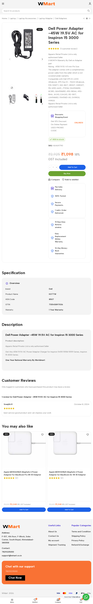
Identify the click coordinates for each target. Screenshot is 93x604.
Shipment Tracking (57, 545)
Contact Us (53, 536)
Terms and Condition (81, 531)
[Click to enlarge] (12, 87)
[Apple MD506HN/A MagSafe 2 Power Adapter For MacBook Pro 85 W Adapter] (24, 449)
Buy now (67, 173)
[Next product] (89, 18)
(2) (16, 478)
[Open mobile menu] (3, 3)
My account (53, 540)
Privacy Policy (78, 540)
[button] (9, 59)
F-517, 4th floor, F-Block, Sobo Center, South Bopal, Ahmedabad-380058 (18, 539)
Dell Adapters (61, 18)
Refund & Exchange (80, 545)
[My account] (90, 3)
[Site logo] (46, 3)
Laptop (13, 18)
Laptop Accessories (27, 18)
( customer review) (68, 49)
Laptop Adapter (46, 18)
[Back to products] (86, 18)
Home (4, 18)
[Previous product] (83, 18)
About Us (52, 531)
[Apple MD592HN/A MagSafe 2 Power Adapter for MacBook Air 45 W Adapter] (69, 449)
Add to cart (72, 167)
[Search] (88, 10)
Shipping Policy (78, 536)
